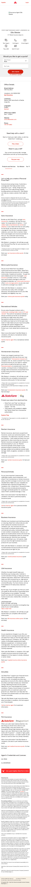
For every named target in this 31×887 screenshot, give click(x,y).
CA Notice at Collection (21, 878)
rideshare (4, 226)
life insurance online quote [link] (15, 618)
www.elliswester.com (10, 119)
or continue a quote (15, 74)
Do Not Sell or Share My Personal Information (11, 880)
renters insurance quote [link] (15, 460)
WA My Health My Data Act (7, 878)
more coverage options (12, 283)
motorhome (4, 312)
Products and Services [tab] (8, 166)
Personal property (6, 366)
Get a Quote (15, 71)
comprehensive (13, 225)
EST (14, 112)
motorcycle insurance (23, 281)
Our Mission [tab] (20, 166)
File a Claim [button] (15, 144)
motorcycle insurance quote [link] (16, 296)
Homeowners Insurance (19, 359)
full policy (22, 791)
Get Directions (8, 95)
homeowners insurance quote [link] (16, 390)
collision (3, 225)
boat (20, 312)
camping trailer (13, 312)
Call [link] (2, 340)
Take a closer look (6, 608)
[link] (25, 41)
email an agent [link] (9, 340)
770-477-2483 (8, 124)
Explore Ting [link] (5, 415)
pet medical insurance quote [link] (16, 746)
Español (3, 2)
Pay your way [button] (15, 159)
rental (21, 225)
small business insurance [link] (15, 556)
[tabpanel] (15, 104)
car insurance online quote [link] (15, 253)
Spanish (6, 109)
